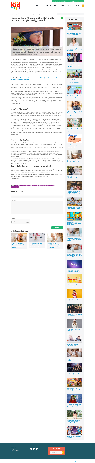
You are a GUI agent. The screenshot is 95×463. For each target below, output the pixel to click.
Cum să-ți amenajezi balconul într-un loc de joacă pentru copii (74, 130)
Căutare (26, 14)
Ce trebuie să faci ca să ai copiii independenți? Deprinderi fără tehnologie (73, 192)
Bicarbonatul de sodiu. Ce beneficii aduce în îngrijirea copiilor (74, 239)
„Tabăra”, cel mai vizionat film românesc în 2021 (74, 315)
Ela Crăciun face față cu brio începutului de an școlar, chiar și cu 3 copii (74, 49)
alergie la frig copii (24, 185)
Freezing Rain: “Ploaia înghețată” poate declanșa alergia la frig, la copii (43, 14)
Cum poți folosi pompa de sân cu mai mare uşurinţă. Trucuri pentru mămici (74, 255)
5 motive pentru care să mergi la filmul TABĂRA (74, 374)
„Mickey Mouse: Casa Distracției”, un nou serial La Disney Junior (74, 389)
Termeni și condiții (15, 450)
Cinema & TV (40, 5)
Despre (13, 449)
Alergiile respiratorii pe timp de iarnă (74, 359)
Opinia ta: (14, 200)
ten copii (30, 185)
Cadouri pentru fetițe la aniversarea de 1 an (73, 285)
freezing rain (18, 185)
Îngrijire (78, 5)
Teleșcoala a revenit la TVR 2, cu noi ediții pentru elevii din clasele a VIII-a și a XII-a (74, 405)
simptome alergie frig (15, 187)
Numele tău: (14, 194)
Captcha (13, 218)
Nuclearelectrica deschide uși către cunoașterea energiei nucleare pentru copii (74, 33)
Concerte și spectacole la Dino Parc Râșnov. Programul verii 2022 (74, 97)
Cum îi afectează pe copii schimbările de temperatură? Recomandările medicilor (35, 78)
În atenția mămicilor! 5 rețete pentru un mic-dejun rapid (74, 208)
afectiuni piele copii (40, 185)
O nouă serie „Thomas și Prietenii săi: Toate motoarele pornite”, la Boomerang (74, 81)
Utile (70, 5)
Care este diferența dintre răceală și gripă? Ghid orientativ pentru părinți (18, 245)
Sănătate (21, 14)
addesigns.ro (75, 461)
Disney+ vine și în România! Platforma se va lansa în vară (74, 271)
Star (64, 5)
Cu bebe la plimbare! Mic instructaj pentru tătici (73, 177)
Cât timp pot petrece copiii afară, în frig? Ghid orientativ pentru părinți (36, 245)
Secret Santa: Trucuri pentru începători (74, 330)
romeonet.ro (81, 461)
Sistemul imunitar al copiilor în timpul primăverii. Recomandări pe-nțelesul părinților (74, 113)
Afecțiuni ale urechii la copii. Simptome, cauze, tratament (74, 300)
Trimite (57, 227)
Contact (13, 452)
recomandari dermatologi (50, 185)
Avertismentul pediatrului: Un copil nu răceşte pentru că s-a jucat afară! (54, 245)
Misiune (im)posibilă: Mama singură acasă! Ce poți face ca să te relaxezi (74, 162)
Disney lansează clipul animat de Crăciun (74, 437)
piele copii (34, 185)
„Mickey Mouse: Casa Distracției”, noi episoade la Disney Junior (74, 223)
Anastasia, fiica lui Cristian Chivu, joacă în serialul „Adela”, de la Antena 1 (73, 421)
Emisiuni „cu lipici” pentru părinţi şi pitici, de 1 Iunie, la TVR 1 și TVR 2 (74, 65)
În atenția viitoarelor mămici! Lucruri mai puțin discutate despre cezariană (74, 146)
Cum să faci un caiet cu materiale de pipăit (72, 345)
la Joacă (49, 5)
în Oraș (57, 5)
